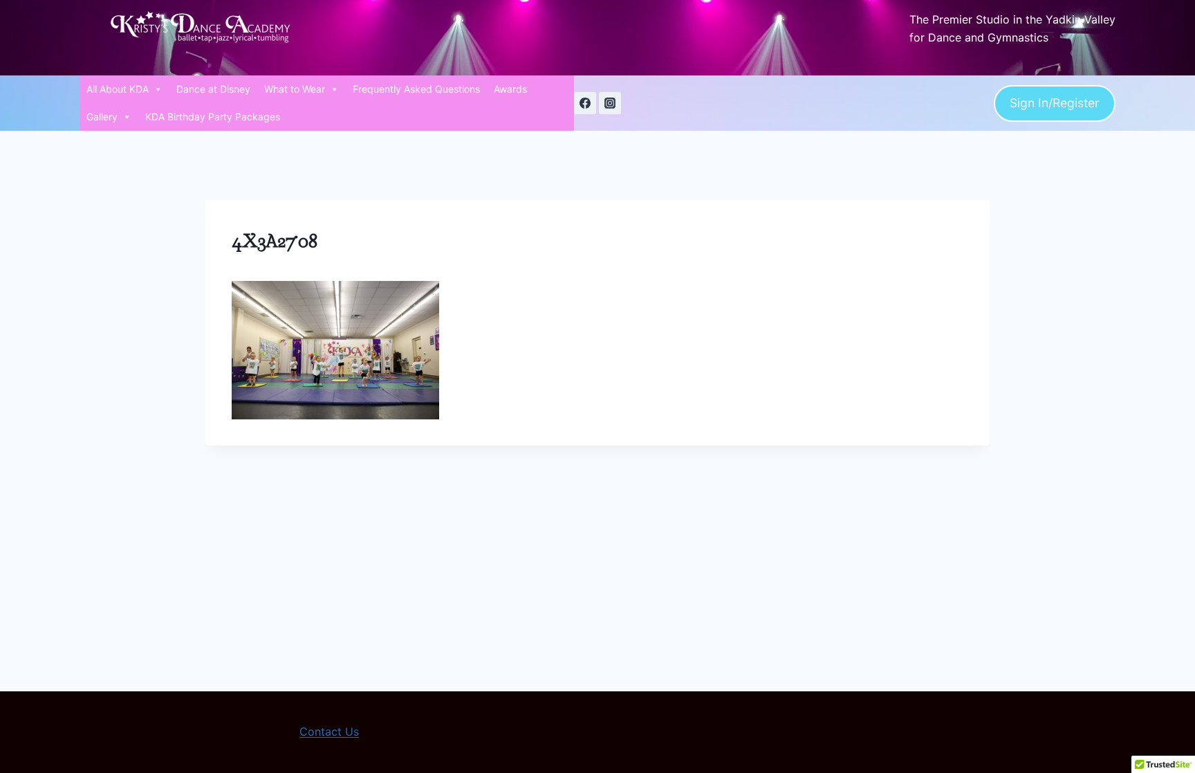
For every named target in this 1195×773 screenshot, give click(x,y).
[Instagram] (610, 103)
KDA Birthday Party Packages (212, 116)
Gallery (102, 116)
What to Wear (294, 89)
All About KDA (117, 89)
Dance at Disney (213, 89)
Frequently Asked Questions (416, 89)
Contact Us (329, 731)
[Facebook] (585, 103)
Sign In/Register (1055, 103)
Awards (510, 89)
